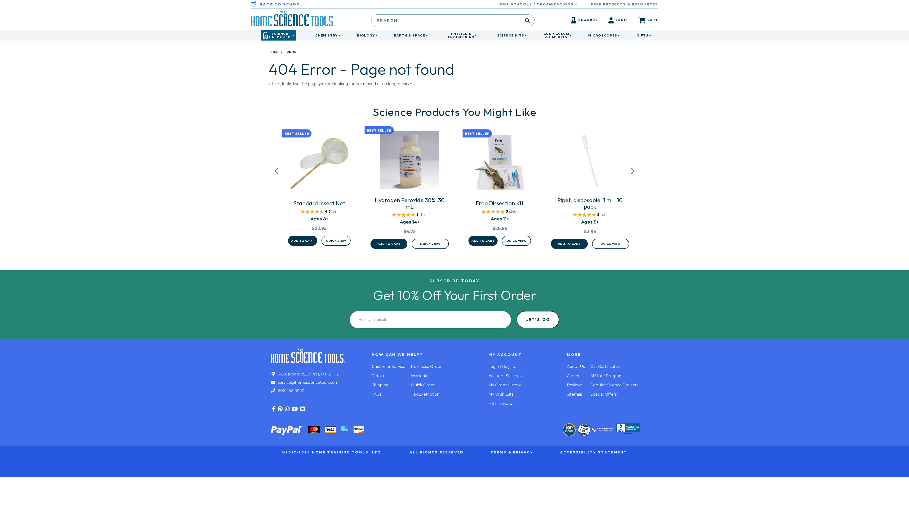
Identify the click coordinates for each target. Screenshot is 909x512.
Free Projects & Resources (624, 4)
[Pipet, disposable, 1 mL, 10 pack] (590, 162)
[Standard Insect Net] (319, 165)
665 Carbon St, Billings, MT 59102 (308, 374)
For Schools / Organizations (537, 4)
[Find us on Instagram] (287, 409)
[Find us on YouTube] (295, 409)
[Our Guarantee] (569, 429)
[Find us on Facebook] (273, 409)
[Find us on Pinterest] (280, 409)
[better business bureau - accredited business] (628, 429)
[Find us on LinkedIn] (302, 409)
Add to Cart (302, 240)
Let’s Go (538, 319)
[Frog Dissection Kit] (499, 165)
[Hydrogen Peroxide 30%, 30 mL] (409, 162)
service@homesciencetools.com (307, 382)
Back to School (281, 4)
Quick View (336, 240)
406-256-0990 (290, 391)
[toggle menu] (338, 35)
